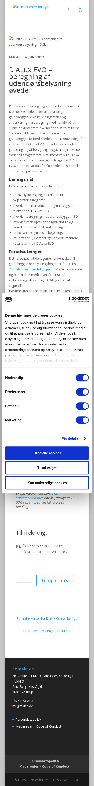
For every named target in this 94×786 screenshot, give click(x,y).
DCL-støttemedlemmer (37, 495)
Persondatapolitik (28, 719)
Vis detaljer (71, 438)
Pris (18, 546)
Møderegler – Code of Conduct (38, 726)
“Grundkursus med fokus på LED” (33, 269)
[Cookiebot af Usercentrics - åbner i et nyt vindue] (69, 299)
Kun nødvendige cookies (47, 483)
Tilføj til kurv (54, 580)
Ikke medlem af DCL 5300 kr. (48, 552)
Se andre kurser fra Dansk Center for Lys (47, 618)
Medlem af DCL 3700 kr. (45, 546)
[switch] (82, 392)
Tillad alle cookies (47, 453)
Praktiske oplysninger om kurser (46, 631)
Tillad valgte (47, 468)
